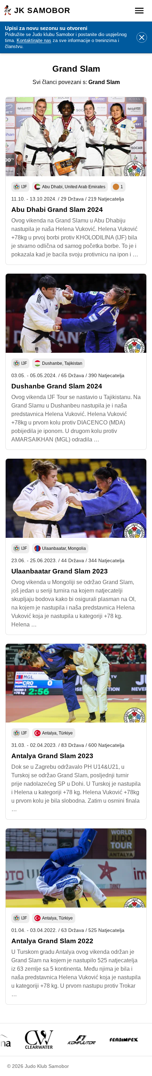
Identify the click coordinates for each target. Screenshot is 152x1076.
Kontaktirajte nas (34, 40)
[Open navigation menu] (139, 10)
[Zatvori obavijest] (141, 37)
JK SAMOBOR (42, 10)
